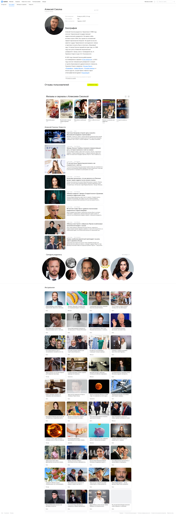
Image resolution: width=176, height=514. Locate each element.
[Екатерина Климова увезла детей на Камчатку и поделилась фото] (55, 412)
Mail (2, 513)
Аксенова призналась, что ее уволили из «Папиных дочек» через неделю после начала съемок (84, 179)
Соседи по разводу (122, 120)
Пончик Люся (87, 66)
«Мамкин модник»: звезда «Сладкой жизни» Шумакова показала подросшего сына (85, 194)
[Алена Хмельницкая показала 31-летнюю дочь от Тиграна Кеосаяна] (77, 323)
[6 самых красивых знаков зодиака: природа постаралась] (77, 367)
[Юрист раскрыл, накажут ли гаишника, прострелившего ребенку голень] (55, 390)
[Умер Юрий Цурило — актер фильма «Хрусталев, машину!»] (121, 478)
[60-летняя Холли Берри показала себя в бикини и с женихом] (121, 500)
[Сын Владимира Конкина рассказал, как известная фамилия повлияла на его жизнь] (121, 323)
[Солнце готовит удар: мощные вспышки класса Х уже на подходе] (55, 434)
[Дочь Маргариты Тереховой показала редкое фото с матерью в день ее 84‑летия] (55, 323)
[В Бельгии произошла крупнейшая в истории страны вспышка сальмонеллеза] (77, 434)
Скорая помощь (89, 68)
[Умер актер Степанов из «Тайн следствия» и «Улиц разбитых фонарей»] (99, 478)
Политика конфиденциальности (144, 513)
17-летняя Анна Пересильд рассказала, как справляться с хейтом (81, 164)
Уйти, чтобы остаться (94, 120)
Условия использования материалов (158, 513)
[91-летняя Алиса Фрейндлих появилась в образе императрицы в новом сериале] (77, 500)
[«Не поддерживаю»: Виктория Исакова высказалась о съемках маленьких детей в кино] (99, 323)
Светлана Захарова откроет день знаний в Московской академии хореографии (81, 133)
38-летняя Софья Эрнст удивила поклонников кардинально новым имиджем (82, 209)
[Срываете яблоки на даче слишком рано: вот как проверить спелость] (55, 478)
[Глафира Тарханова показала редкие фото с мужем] (121, 434)
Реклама (11, 513)
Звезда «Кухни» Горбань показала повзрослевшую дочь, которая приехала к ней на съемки (84, 149)
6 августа (80, 16)
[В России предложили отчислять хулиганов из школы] (99, 412)
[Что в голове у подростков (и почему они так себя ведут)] (121, 301)
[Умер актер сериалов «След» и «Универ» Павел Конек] (77, 390)
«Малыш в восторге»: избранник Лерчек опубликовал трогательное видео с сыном (85, 224)
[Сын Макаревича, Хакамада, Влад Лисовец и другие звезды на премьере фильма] (121, 367)
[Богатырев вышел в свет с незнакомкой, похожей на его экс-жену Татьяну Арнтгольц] (55, 345)
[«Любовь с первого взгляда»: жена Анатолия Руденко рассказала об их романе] (121, 345)
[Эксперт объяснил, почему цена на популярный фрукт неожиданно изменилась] (77, 301)
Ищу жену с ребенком (80, 120)
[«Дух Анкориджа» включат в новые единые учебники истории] (121, 412)
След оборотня (87, 59)
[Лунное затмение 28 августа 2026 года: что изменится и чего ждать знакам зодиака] (99, 390)
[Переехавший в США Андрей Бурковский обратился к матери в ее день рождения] (55, 301)
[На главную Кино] (5, 1)
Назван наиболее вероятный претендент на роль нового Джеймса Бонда (83, 240)
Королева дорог (50, 120)
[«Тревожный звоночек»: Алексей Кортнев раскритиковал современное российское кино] (99, 301)
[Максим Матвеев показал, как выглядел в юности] (55, 500)
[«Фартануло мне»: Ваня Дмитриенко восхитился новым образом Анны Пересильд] (55, 456)
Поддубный (85, 72)
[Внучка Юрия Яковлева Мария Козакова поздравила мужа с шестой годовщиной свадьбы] (99, 456)
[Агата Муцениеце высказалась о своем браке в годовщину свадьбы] (121, 456)
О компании (6, 513)
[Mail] (2, 1)
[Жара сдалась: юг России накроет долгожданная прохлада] (55, 367)
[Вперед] (128, 96)
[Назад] (125, 96)
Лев (78, 18)
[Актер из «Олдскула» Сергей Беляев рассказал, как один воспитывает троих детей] (77, 412)
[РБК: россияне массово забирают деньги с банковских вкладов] (99, 434)
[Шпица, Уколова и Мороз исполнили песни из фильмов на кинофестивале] (77, 456)
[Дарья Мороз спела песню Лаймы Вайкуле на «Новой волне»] (99, 500)
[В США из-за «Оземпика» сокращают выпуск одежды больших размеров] (99, 345)
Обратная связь (170, 513)
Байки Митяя (79, 68)
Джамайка (69, 68)
